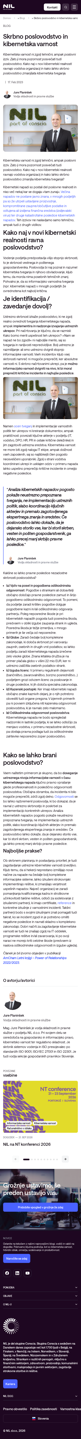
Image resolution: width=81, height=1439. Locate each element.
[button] (65, 1159)
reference (65, 903)
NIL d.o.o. (8, 1396)
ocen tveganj (23, 426)
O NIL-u (7, 1304)
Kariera (10, 1384)
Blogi (22, 18)
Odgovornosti (64, 796)
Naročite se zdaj (16, 1258)
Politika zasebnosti (43, 1409)
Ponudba (8, 1287)
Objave (7, 1296)
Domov (7, 18)
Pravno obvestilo (15, 1409)
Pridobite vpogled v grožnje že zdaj (40, 1207)
